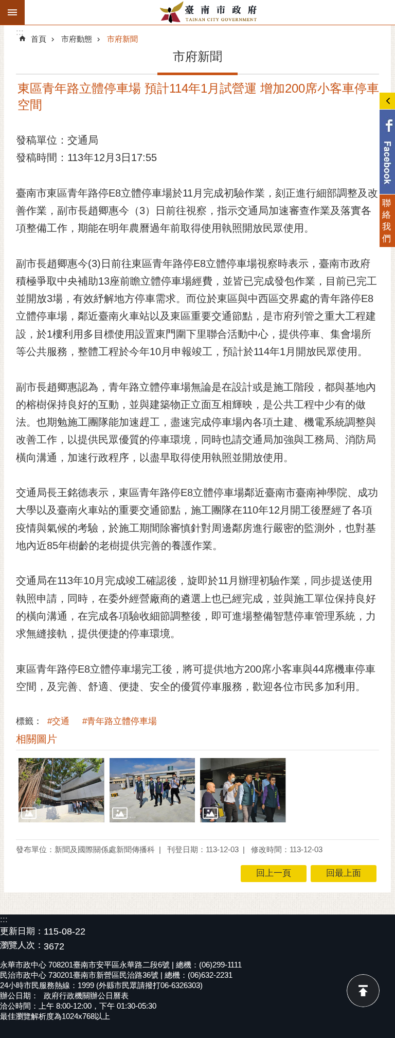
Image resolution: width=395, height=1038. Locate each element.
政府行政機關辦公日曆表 (86, 995)
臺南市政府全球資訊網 (210, 12)
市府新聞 (122, 38)
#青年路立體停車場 (119, 721)
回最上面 (363, 990)
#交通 (58, 721)
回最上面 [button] (343, 873)
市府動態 (76, 38)
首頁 (38, 38)
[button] (61, 790)
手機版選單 (12, 12)
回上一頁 (273, 873)
